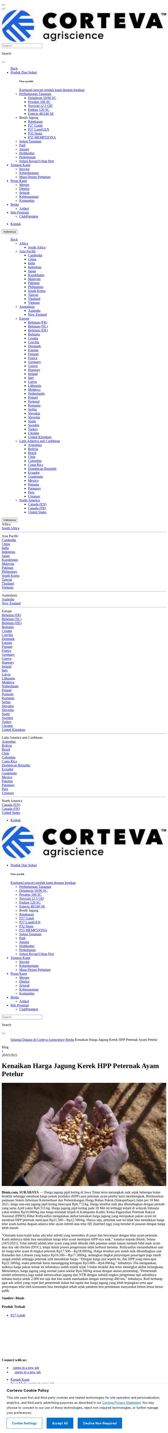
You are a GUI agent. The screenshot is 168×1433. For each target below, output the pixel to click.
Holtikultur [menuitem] (26, 153)
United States (37, 512)
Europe (24, 318)
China (32, 259)
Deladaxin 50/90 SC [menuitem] (42, 98)
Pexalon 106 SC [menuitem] (39, 102)
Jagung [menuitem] (24, 149)
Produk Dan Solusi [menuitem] (23, 72)
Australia (34, 310)
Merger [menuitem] (24, 185)
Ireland (33, 374)
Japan (32, 271)
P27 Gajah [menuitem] (35, 125)
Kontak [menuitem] (15, 224)
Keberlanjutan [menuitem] (29, 173)
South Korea (37, 291)
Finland (33, 354)
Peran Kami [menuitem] (18, 181)
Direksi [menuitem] (24, 189)
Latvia (32, 382)
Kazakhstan (36, 275)
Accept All (60, 1423)
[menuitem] (51, 90)
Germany (34, 362)
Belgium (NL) (38, 326)
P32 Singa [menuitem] (35, 133)
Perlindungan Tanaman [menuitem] (35, 94)
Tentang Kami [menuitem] (20, 165)
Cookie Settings (24, 1423)
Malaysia (34, 279)
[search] (3, 62)
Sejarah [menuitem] (24, 193)
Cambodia (35, 255)
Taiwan (33, 295)
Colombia (35, 461)
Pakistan (34, 283)
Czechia (33, 342)
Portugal (34, 401)
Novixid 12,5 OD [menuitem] (40, 106)
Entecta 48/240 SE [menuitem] (41, 113)
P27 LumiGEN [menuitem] (38, 129)
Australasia (27, 306)
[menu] (3, 4)
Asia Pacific (27, 251)
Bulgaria (34, 334)
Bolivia (33, 449)
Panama (33, 484)
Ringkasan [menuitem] (35, 121)
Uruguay (34, 496)
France (32, 358)
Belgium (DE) (38, 330)
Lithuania (34, 386)
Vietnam (34, 303)
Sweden (33, 425)
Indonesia (10, 231)
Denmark (34, 346)
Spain (32, 421)
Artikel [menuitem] (24, 208)
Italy (31, 378)
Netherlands (36, 393)
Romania (34, 405)
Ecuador (34, 472)
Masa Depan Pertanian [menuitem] (35, 177)
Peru (31, 492)
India (31, 263)
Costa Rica (35, 465)
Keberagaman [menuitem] (28, 196)
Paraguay (34, 488)
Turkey (33, 429)
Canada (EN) (37, 504)
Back (14, 68)
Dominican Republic (42, 468)
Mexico (33, 480)
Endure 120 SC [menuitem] (38, 110)
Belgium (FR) (37, 322)
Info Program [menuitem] (19, 212)
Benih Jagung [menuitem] (28, 117)
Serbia (32, 409)
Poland (33, 397)
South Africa (37, 247)
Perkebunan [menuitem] (27, 157)
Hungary (34, 370)
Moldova (34, 389)
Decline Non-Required (100, 1423)
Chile (31, 457)
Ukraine (33, 433)
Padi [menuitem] (22, 145)
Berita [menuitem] (14, 204)
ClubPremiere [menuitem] (28, 216)
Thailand (34, 299)
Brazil (32, 453)
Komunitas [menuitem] (26, 200)
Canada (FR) (37, 508)
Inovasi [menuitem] (24, 169)
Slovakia (34, 413)
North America (29, 500)
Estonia (33, 350)
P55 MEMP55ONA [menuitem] (42, 137)
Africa (23, 243)
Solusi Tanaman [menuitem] (30, 141)
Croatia (33, 338)
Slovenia (34, 417)
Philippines (35, 287)
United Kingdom (39, 437)
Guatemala (35, 476)
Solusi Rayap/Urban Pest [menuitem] (36, 161)
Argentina (35, 445)
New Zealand (37, 314)
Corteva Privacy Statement (121, 1402)
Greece (33, 366)
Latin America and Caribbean (39, 441)
